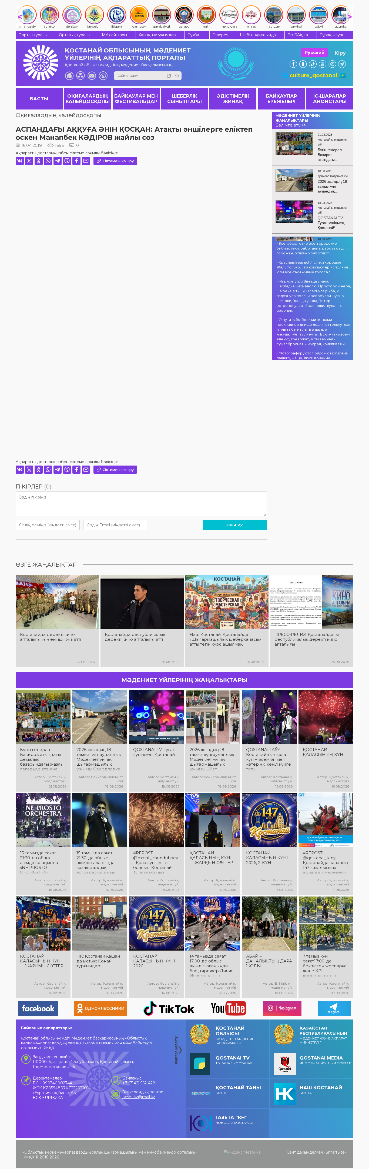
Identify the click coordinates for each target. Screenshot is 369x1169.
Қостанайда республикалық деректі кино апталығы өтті (135, 637)
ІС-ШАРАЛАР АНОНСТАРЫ (330, 98)
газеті (238, 1090)
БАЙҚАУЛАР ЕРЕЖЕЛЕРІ (281, 98)
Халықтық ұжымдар (157, 34)
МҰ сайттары (114, 34)
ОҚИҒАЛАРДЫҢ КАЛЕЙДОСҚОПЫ (88, 98)
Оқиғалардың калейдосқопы (58, 115)
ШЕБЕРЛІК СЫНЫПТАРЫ (184, 98)
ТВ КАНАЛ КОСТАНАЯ (234, 1060)
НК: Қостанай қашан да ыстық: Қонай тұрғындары (98, 961)
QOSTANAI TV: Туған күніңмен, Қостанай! (154, 752)
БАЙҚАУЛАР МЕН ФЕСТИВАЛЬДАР (136, 98)
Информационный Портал (325, 1060)
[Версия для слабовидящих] (103, 75)
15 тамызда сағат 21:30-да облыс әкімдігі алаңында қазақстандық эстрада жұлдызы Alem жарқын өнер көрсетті (97, 863)
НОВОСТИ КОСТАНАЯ (234, 1120)
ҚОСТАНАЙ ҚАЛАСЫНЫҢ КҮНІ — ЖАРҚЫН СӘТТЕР (211, 858)
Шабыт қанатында (258, 34)
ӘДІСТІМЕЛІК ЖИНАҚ (233, 98)
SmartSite (335, 1152)
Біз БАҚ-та (297, 34)
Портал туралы (32, 34)
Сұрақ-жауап (332, 34)
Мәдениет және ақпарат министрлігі (323, 1034)
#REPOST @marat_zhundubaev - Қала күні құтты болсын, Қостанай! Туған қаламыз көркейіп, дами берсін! (155, 863)
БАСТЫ (39, 98)
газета (321, 1090)
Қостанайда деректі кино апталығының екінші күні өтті (50, 637)
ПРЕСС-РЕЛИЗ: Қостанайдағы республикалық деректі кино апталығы (306, 639)
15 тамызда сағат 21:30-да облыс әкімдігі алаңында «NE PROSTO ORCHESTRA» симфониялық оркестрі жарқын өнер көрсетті (39, 863)
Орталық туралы (74, 34)
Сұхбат (194, 34)
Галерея (220, 34)
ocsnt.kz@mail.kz (138, 1096)
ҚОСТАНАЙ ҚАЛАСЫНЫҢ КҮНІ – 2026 (155, 961)
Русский (314, 52)
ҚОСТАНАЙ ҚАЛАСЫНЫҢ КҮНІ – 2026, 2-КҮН (268, 858)
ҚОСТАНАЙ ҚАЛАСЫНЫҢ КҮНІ (324, 752)
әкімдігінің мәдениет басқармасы (236, 1035)
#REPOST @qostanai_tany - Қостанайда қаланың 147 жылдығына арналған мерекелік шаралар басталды (325, 863)
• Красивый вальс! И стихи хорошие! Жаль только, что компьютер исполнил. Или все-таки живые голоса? (313, 267)
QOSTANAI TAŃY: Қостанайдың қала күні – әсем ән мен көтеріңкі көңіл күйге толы (268, 759)
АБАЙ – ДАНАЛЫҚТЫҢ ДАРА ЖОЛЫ (269, 961)
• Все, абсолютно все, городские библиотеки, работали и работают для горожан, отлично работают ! (312, 248)
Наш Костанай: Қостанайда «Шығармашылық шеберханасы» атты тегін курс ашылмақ (225, 639)
